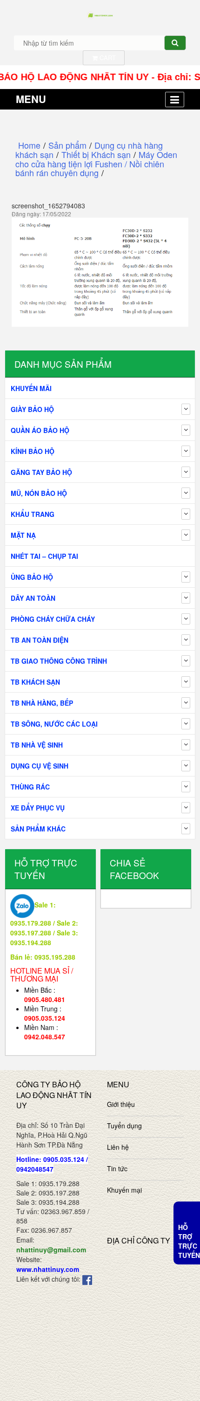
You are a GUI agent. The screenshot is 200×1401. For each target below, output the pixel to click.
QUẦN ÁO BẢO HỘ (40, 430)
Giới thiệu (121, 1104)
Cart (107, 57)
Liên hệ (118, 1147)
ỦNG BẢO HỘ (32, 577)
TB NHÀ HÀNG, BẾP (42, 702)
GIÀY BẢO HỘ (32, 409)
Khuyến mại (124, 1190)
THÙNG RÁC (30, 786)
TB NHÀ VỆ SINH (37, 744)
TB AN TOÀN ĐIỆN (39, 640)
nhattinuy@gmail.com (51, 1249)
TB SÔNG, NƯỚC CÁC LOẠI (54, 723)
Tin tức (117, 1168)
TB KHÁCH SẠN (35, 682)
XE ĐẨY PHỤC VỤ (38, 807)
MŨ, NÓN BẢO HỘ (39, 493)
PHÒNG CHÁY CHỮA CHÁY (53, 619)
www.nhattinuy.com (47, 1269)
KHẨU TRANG (32, 514)
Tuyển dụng (124, 1125)
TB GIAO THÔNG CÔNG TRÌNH (59, 661)
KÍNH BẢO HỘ (32, 451)
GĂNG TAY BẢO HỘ (41, 472)
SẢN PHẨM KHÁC (38, 828)
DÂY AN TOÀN (33, 598)
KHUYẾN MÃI (31, 388)
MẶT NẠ (23, 535)
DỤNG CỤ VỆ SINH (39, 765)
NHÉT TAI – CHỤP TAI (44, 556)
